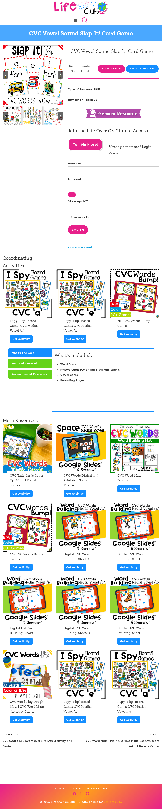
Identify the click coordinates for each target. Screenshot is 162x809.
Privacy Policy (97, 788)
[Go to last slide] (5, 75)
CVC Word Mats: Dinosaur (129, 477)
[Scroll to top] (154, 797)
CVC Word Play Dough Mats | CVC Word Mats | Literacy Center (27, 706)
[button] (12, 115)
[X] (81, 793)
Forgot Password (80, 247)
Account (60, 788)
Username (74, 163)
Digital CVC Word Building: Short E (130, 556)
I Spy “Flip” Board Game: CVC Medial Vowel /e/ (78, 325)
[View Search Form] (84, 20)
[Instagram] (87, 793)
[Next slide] (60, 75)
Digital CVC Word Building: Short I (23, 630)
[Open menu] (75, 20)
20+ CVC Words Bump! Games (134, 323)
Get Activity (22, 340)
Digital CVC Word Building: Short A (77, 556)
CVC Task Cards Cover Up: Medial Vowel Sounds (27, 480)
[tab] (30, 352)
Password (74, 179)
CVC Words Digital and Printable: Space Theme (81, 480)
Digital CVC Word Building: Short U (130, 630)
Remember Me (80, 217)
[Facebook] (74, 793)
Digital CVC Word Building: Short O (77, 630)
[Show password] (72, 194)
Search (76, 788)
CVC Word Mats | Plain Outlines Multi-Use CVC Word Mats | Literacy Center (122, 740)
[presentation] (27, 293)
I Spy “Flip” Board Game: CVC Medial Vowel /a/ (24, 325)
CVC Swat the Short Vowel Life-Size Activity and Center (37, 740)
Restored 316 (112, 802)
